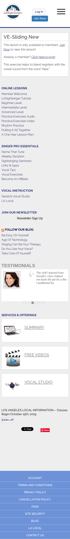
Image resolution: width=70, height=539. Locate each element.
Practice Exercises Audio (18, 116)
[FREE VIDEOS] (35, 348)
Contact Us (35, 535)
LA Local (7, 201)
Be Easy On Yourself (15, 235)
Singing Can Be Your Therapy (21, 244)
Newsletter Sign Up (30, 218)
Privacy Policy (35, 492)
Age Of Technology (14, 240)
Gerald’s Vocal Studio (15, 196)
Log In (39, 11)
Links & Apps (10, 165)
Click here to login (43, 57)
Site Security (35, 513)
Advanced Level (12, 112)
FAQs (35, 506)
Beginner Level (11, 103)
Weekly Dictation (12, 156)
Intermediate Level (14, 107)
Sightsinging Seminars (16, 161)
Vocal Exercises (12, 174)
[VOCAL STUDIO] (35, 375)
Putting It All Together (15, 130)
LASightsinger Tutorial (16, 98)
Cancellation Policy (35, 499)
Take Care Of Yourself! (16, 253)
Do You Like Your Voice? (17, 249)
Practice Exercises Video (18, 121)
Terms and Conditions (35, 485)
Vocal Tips (8, 170)
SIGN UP (7, 420)
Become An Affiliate (14, 179)
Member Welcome (14, 94)
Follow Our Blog (19, 229)
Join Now (40, 18)
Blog (35, 521)
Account (35, 478)
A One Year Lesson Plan (17, 134)
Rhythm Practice (12, 125)
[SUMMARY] (35, 320)
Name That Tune (12, 152)
